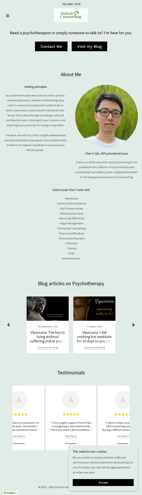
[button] (14, 15)
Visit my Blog (89, 46)
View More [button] (19, 436)
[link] (71, 15)
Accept (103, 482)
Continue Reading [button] (47, 347)
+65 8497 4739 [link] (71, 4)
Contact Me (51, 46)
